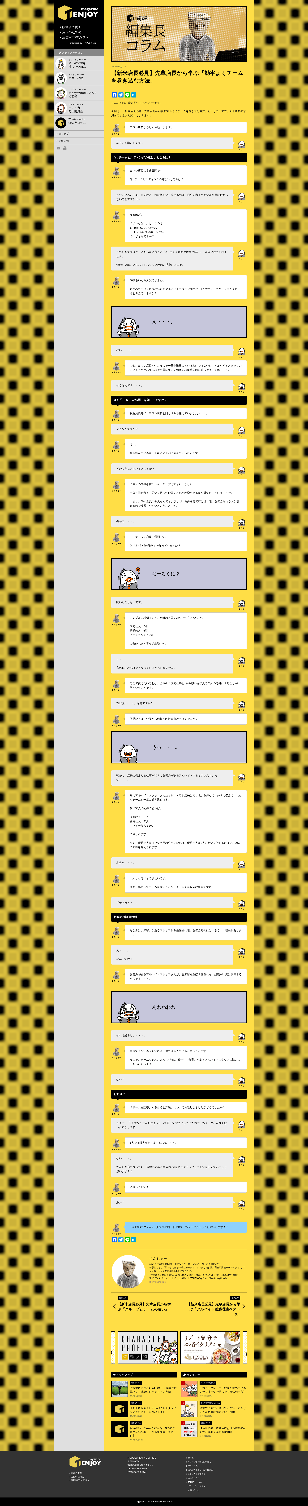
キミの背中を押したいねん (210, 1403)
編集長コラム (136, 1383)
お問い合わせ (193, 1490)
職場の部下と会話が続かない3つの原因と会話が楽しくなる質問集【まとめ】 (152, 1432)
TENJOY (150, 1502)
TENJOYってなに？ (196, 1482)
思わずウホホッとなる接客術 (200, 1470)
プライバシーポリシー (197, 1486)
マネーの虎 (192, 1466)
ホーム (191, 1458)
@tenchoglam (159, 1281)
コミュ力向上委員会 (208, 1383)
